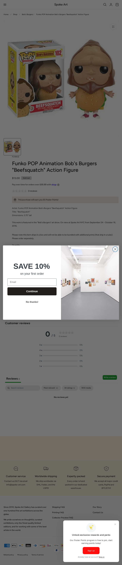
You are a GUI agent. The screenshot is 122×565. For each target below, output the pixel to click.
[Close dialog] (115, 249)
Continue (32, 291)
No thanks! (32, 302)
